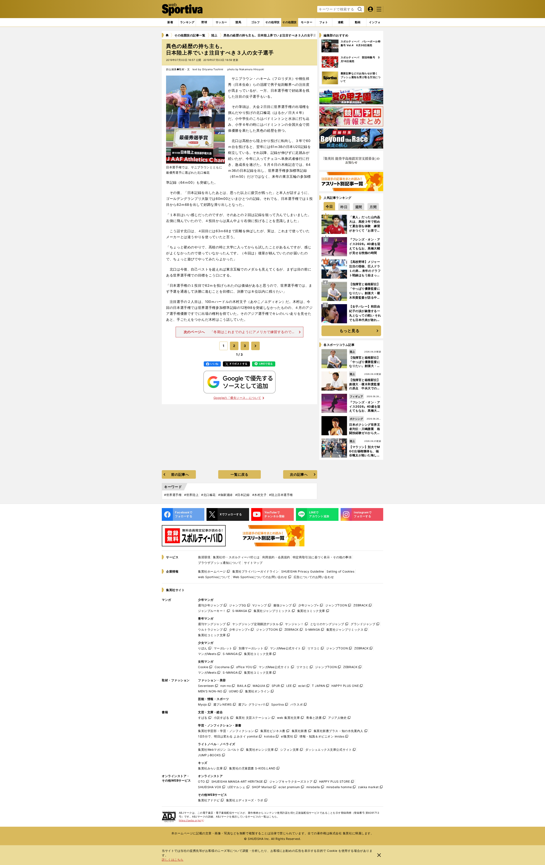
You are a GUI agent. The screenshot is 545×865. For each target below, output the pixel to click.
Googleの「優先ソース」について (237, 398)
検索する (359, 9)
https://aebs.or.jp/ (191, 820)
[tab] (204, 22)
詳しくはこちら (173, 859)
